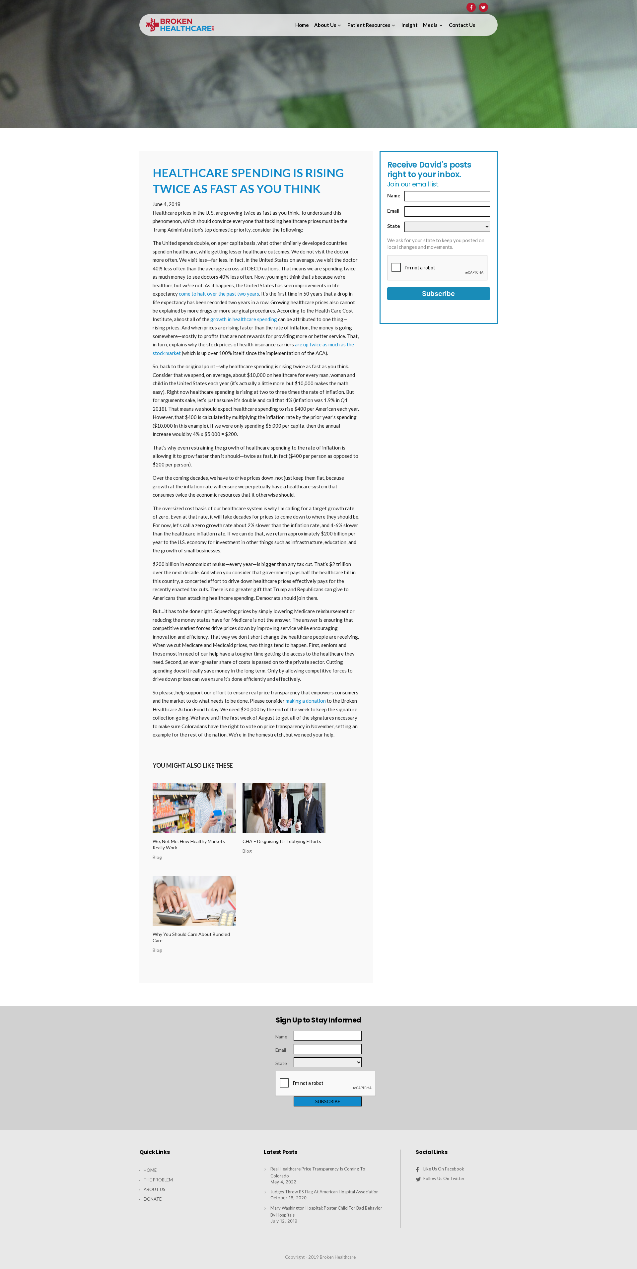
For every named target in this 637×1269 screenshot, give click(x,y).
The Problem (158, 1179)
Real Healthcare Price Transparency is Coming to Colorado (317, 1172)
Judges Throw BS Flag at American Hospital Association (324, 1191)
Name (393, 195)
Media (430, 25)
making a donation (306, 701)
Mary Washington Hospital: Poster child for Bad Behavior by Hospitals (326, 1211)
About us (325, 25)
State (393, 226)
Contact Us (462, 25)
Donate (153, 1199)
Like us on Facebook (443, 1168)
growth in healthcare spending (243, 319)
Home (302, 25)
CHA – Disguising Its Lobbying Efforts (282, 841)
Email (393, 211)
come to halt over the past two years (219, 294)
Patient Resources (368, 25)
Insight (409, 25)
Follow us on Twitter (443, 1178)
